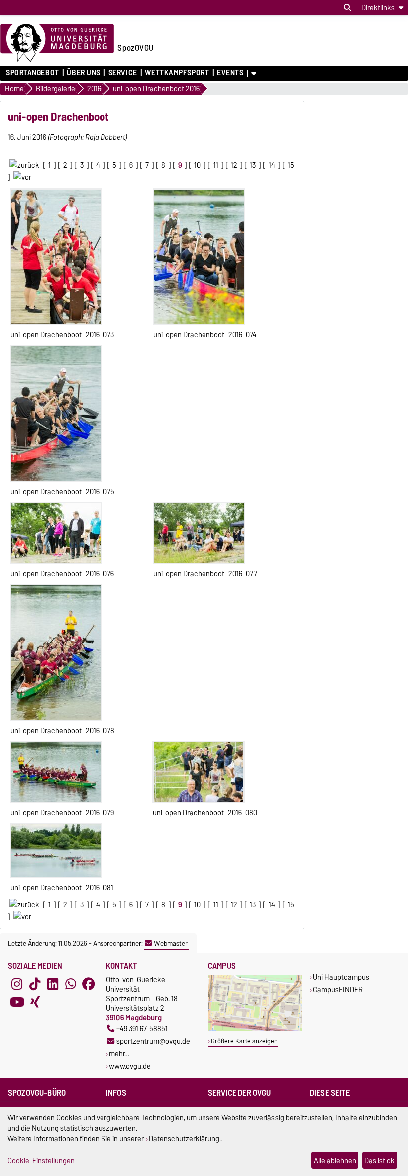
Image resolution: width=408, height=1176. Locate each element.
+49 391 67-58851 (142, 1028)
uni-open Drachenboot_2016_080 (205, 813)
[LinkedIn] (53, 984)
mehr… (119, 1053)
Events (230, 73)
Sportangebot (32, 73)
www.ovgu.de (130, 1066)
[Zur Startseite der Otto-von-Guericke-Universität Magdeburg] (57, 43)
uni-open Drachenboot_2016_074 (205, 335)
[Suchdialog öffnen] (347, 8)
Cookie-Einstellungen (41, 1160)
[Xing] (35, 1002)
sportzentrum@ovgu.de (153, 1041)
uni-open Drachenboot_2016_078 (62, 731)
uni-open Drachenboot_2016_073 (62, 335)
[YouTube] (17, 1002)
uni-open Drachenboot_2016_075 (62, 492)
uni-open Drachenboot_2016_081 (61, 888)
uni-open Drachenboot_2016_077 (205, 574)
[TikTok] (35, 984)
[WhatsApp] (71, 984)
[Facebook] (89, 984)
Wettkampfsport (177, 73)
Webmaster (171, 943)
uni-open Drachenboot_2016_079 (62, 813)
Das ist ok (379, 1160)
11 (215, 165)
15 (291, 165)
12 (234, 165)
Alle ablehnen (335, 1160)
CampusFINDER (338, 989)
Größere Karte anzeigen (244, 1041)
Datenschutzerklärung (184, 1138)
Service (122, 73)
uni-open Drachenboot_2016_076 (62, 574)
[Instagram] (17, 984)
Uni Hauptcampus (341, 977)
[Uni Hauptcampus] (255, 1028)
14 (272, 165)
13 (253, 165)
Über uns (83, 73)
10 (197, 165)
